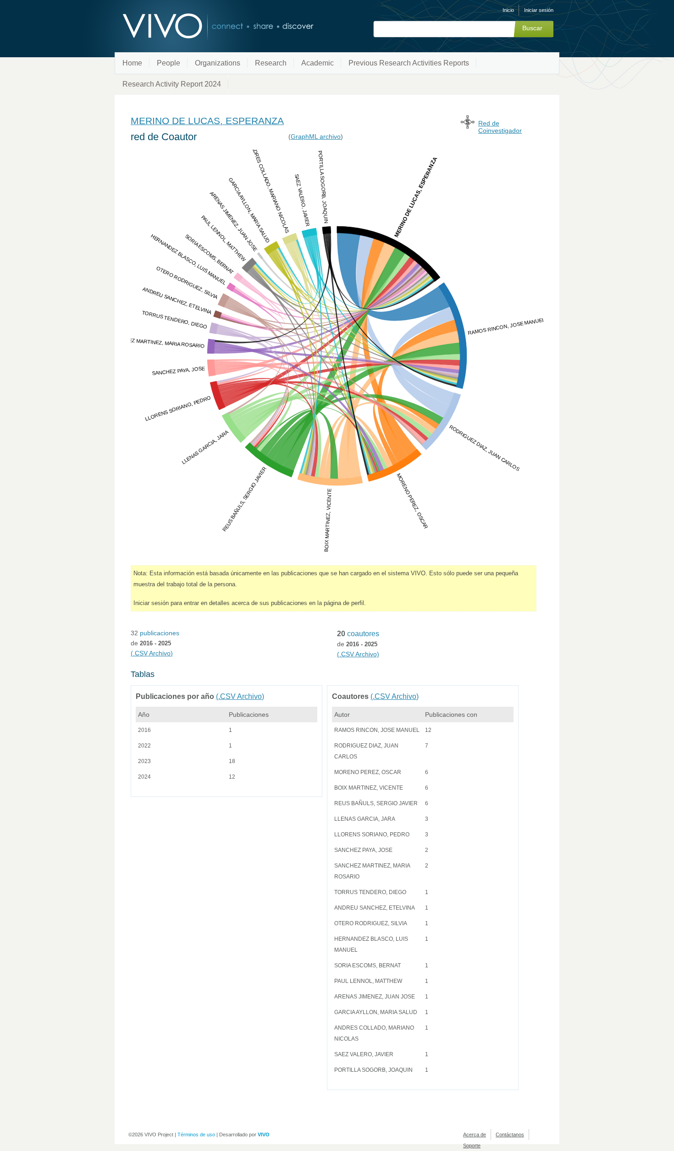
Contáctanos (510, 1134)
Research (271, 63)
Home (132, 63)
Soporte (472, 1145)
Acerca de (474, 1134)
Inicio (508, 10)
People (168, 63)
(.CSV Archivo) (152, 653)
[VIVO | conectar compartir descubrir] (203, 26)
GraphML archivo (316, 136)
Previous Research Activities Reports (408, 63)
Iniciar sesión (538, 10)
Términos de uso (196, 1134)
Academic (317, 63)
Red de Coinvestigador (500, 127)
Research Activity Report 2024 (171, 84)
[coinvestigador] (468, 126)
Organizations (217, 63)
